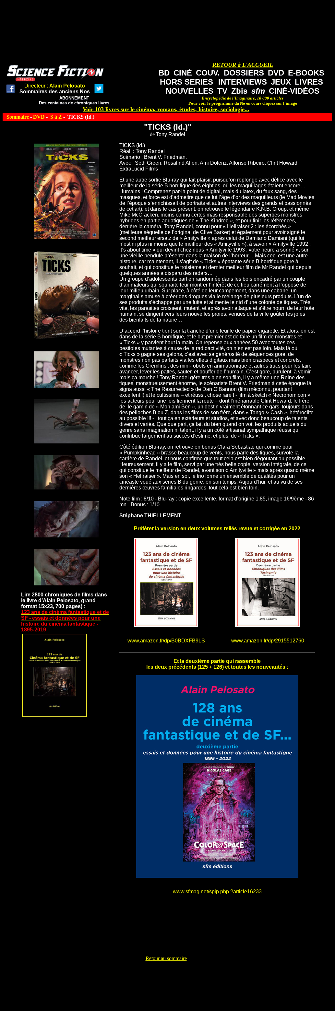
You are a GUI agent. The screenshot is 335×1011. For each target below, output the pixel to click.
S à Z (56, 117)
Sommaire (17, 117)
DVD (39, 117)
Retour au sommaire (166, 958)
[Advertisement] (166, 976)
